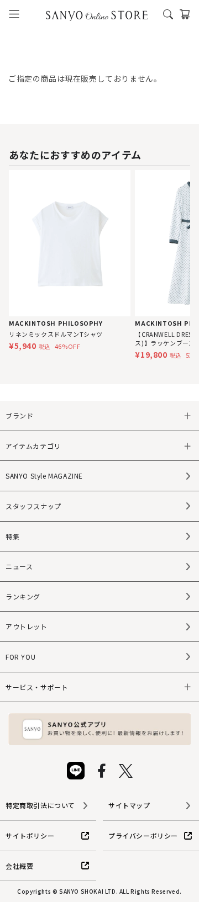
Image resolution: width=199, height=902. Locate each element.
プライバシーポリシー (143, 835)
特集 (12, 536)
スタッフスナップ (33, 506)
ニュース (19, 566)
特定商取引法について (40, 805)
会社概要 (19, 866)
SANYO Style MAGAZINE (44, 475)
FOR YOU (20, 656)
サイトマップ (129, 805)
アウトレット (27, 626)
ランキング (23, 596)
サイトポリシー (30, 835)
